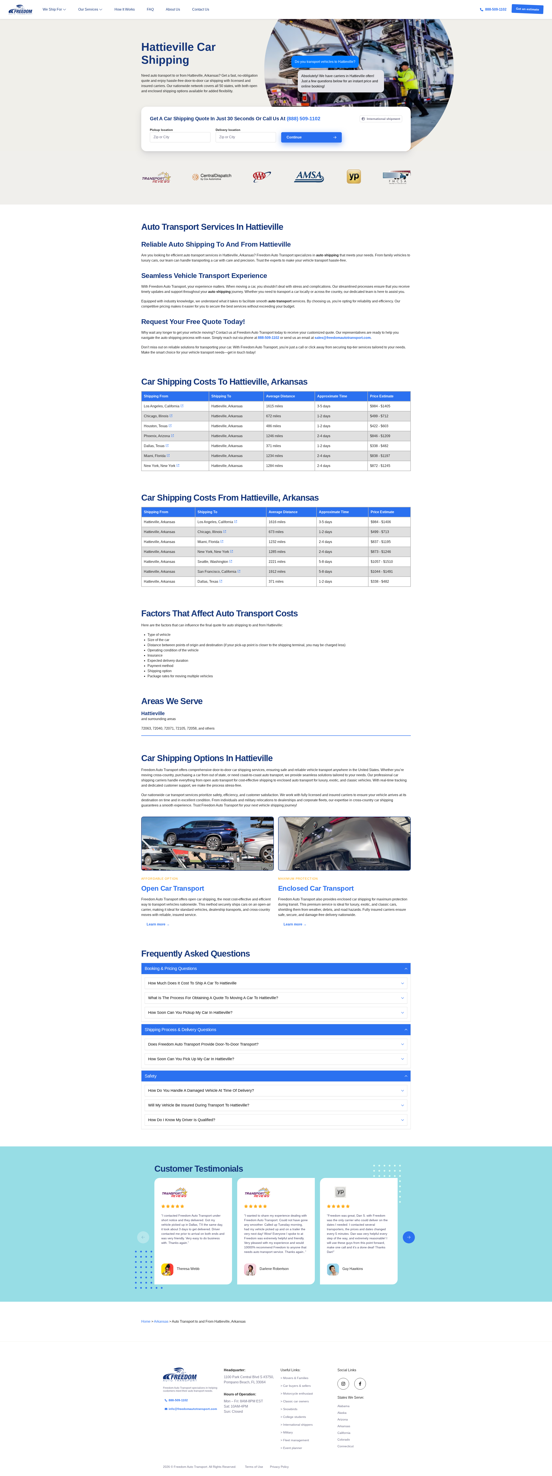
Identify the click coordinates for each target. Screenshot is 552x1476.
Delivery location (228, 129)
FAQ (150, 9)
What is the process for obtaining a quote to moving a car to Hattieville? (213, 998)
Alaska (342, 1412)
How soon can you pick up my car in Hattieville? (191, 1059)
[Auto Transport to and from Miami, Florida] (168, 455)
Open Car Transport (172, 888)
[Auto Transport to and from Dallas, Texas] (167, 445)
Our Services (88, 9)
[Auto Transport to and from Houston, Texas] (170, 425)
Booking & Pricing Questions (171, 968)
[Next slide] (409, 1237)
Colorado (343, 1439)
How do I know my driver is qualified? (181, 1120)
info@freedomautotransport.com (193, 1409)
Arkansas (161, 1321)
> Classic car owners (295, 1401)
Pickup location (161, 129)
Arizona (342, 1419)
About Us (173, 9)
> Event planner (291, 1448)
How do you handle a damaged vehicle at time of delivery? (201, 1090)
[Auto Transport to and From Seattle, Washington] (230, 561)
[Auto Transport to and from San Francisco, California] (238, 571)
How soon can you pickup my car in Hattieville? (190, 1012)
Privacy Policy (279, 1466)
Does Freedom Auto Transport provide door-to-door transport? (203, 1044)
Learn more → (158, 924)
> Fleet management (295, 1440)
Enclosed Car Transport (316, 888)
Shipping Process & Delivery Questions (180, 1029)
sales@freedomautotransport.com (343, 338)
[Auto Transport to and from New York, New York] (177, 465)
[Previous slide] (143, 1237)
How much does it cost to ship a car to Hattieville (192, 983)
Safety (151, 1076)
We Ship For (52, 9)
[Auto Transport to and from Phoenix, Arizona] (172, 435)
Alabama (343, 1406)
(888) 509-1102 (303, 118)
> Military (287, 1432)
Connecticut (345, 1446)
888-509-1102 (496, 9)
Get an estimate (527, 9)
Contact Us (200, 9)
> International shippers (297, 1424)
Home (146, 1321)
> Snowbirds (289, 1409)
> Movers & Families (294, 1378)
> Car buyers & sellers (296, 1385)
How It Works (124, 9)
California (343, 1433)
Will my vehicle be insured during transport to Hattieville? (198, 1105)
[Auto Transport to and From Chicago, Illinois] (170, 415)
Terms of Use (254, 1466)
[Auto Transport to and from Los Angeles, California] (181, 405)
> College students (293, 1417)
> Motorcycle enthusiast (297, 1393)
